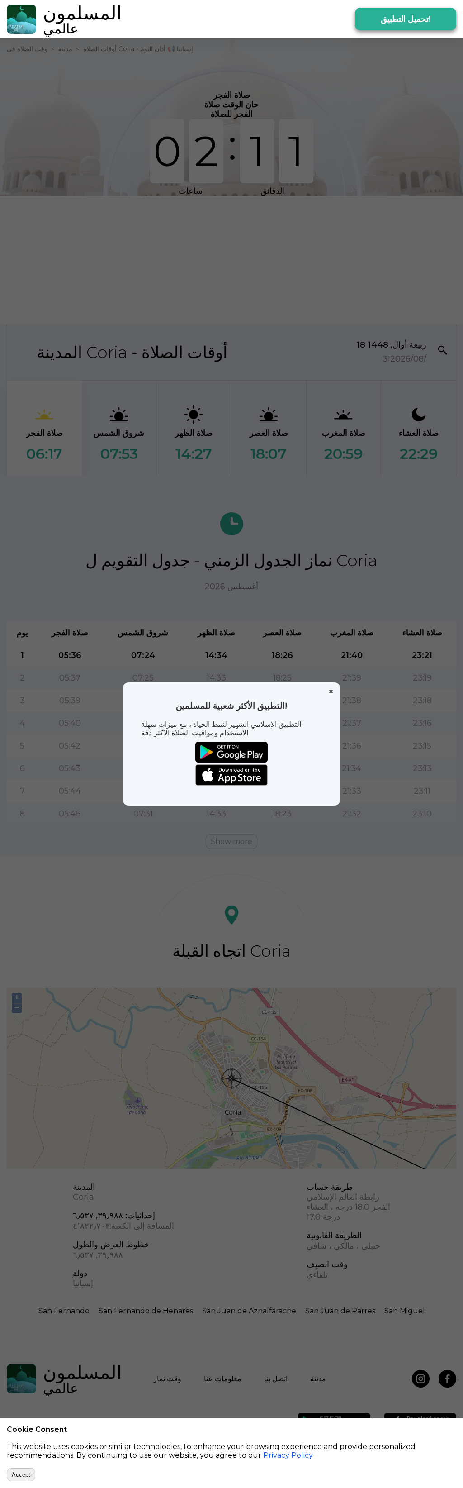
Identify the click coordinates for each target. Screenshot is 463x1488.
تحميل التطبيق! (405, 19)
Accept (21, 1474)
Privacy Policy (288, 1455)
